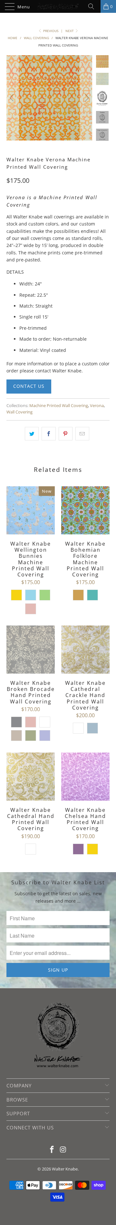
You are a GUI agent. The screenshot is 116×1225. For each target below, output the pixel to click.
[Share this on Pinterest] (65, 433)
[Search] (93, 6)
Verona (97, 405)
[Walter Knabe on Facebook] (52, 1150)
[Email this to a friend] (82, 433)
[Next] (86, 97)
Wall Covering (19, 412)
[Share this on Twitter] (32, 433)
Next (70, 31)
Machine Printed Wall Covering (58, 405)
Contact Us (28, 386)
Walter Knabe (65, 1169)
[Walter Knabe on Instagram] (63, 1150)
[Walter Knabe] (58, 6)
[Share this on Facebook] (48, 433)
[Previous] (12, 97)
